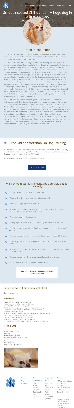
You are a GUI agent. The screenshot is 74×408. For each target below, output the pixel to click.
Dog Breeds (37, 392)
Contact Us (68, 5)
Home (23, 5)
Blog (39, 5)
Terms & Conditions (49, 395)
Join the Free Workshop (37, 167)
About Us (60, 5)
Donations (52, 5)
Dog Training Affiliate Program (36, 386)
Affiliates (45, 5)
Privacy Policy (47, 391)
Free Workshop (31, 5)
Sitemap (48, 399)
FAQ (46, 385)
